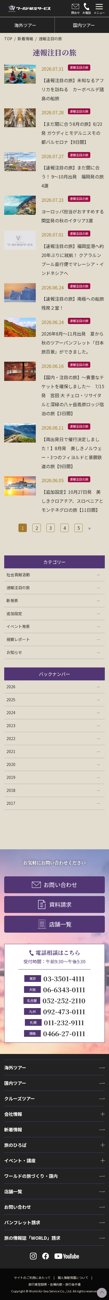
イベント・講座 (19, 1160)
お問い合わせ (60, 885)
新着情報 (25, 38)
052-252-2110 (64, 1000)
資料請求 (60, 904)
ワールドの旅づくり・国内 (31, 1175)
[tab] (99, 8)
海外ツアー (15, 1067)
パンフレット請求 (22, 1222)
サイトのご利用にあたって (32, 1277)
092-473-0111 (64, 1011)
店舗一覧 (60, 924)
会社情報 (13, 1114)
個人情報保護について (73, 1277)
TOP (8, 38)
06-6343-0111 (64, 989)
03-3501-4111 (64, 978)
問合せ (75, 12)
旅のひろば (15, 1145)
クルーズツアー (19, 1098)
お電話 (86, 12)
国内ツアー (15, 1083)
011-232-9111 (64, 1022)
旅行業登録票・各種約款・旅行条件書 (55, 1284)
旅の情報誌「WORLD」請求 (32, 1237)
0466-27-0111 (64, 1033)
